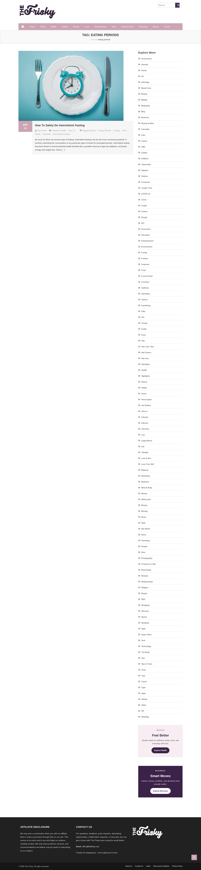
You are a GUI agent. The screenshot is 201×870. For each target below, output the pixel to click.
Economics (146, 229)
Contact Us (139, 866)
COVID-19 (145, 194)
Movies (76, 27)
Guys (143, 335)
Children (144, 158)
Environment (146, 247)
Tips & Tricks (146, 664)
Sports (144, 617)
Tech (143, 640)
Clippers (144, 170)
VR (142, 711)
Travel (167, 27)
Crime (143, 200)
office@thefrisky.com (90, 847)
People (144, 546)
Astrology (145, 82)
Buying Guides (147, 123)
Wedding (145, 717)
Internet (144, 423)
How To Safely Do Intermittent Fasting (60, 125)
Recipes (144, 576)
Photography (146, 558)
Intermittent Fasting (61, 134)
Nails (143, 523)
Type (143, 687)
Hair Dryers (146, 352)
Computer (145, 182)
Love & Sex (146, 458)
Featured (145, 264)
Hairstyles (145, 364)
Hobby (144, 388)
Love (87, 27)
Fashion (144, 258)
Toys (143, 676)
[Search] (177, 5)
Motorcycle (146, 499)
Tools (143, 670)
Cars (143, 135)
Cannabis (145, 129)
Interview (145, 429)
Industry (144, 417)
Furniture (145, 282)
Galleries (145, 288)
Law (143, 435)
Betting (144, 100)
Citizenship (146, 164)
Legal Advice (146, 441)
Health (53, 27)
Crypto (144, 205)
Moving (144, 511)
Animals (144, 64)
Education (145, 235)
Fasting (116, 130)
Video (143, 705)
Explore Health (160, 750)
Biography (145, 106)
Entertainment (127, 27)
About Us (128, 866)
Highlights (145, 376)
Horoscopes (146, 399)
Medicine (145, 482)
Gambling (145, 294)
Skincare (145, 611)
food (124, 130)
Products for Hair (148, 564)
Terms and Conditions (161, 866)
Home (32, 27)
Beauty (144, 94)
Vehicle (144, 699)
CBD (143, 147)
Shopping (145, 605)
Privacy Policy (177, 866)
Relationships (100, 27)
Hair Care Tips (147, 346)
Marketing (145, 476)
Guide (143, 329)
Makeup (144, 470)
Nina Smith (42, 130)
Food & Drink (147, 276)
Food (143, 270)
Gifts (143, 311)
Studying (145, 623)
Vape (143, 693)
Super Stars (146, 634)
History (144, 382)
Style (114, 27)
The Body (145, 652)
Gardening (145, 305)
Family (144, 252)
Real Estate (146, 570)
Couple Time (146, 188)
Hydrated (47, 134)
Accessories (146, 59)
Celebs (65, 27)
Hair (143, 341)
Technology (146, 646)
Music (143, 517)
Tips (143, 658)
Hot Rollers (146, 405)
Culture (144, 211)
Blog (143, 111)
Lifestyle (144, 452)
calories (92, 130)
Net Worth (145, 529)
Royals (156, 27)
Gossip (144, 323)
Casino (144, 141)
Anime (144, 70)
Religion (144, 587)
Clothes (144, 176)
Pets (143, 552)
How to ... (72, 130)
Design (144, 217)
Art (142, 76)
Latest (148, 866)
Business (145, 117)
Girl (142, 317)
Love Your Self (147, 464)
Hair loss (145, 358)
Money (144, 493)
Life (142, 446)
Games (144, 299)
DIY (142, 223)
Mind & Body (146, 488)
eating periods (105, 130)
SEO (143, 599)
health (38, 134)
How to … (145, 411)
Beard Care (146, 88)
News (42, 27)
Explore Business (160, 791)
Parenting (143, 27)
